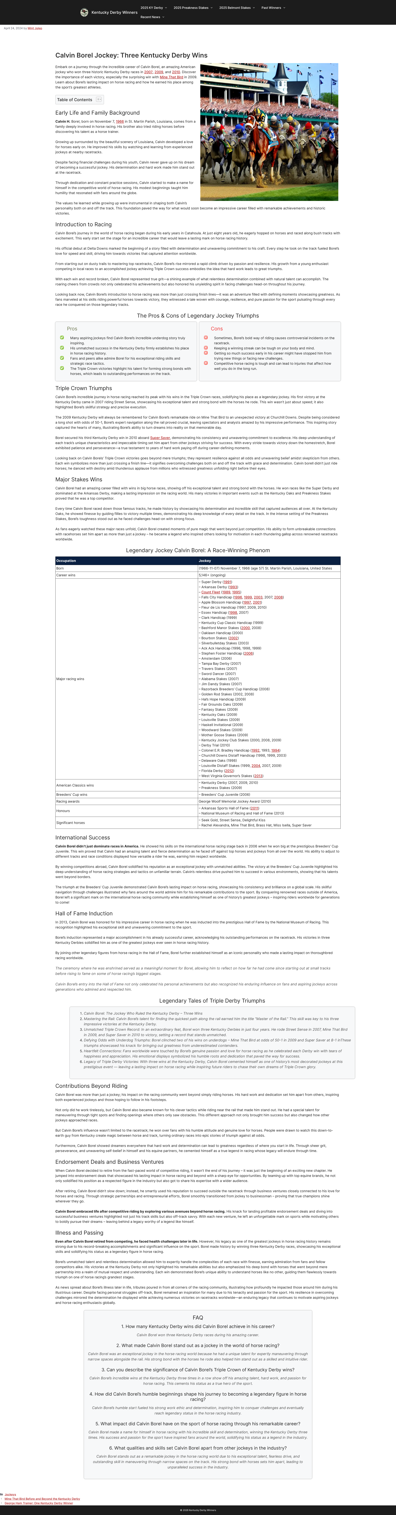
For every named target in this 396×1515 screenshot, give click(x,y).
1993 (233, 587)
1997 (247, 602)
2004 (256, 766)
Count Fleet (210, 592)
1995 (236, 592)
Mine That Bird (171, 77)
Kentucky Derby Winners (115, 12)
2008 (278, 597)
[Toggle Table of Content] (97, 99)
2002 (233, 638)
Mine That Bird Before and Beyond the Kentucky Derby (42, 1499)
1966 (120, 121)
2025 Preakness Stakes (191, 8)
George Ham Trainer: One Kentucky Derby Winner (39, 1503)
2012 (229, 771)
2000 (245, 628)
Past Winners (271, 8)
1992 (256, 750)
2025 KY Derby (152, 8)
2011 (254, 808)
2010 (176, 72)
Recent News (150, 17)
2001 (257, 602)
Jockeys (10, 1494)
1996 (238, 597)
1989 (226, 592)
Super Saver (160, 438)
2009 (159, 72)
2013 (258, 776)
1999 (248, 597)
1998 (233, 612)
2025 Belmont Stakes (235, 8)
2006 (248, 653)
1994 (275, 750)
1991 (227, 582)
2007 (148, 72)
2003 (258, 597)
